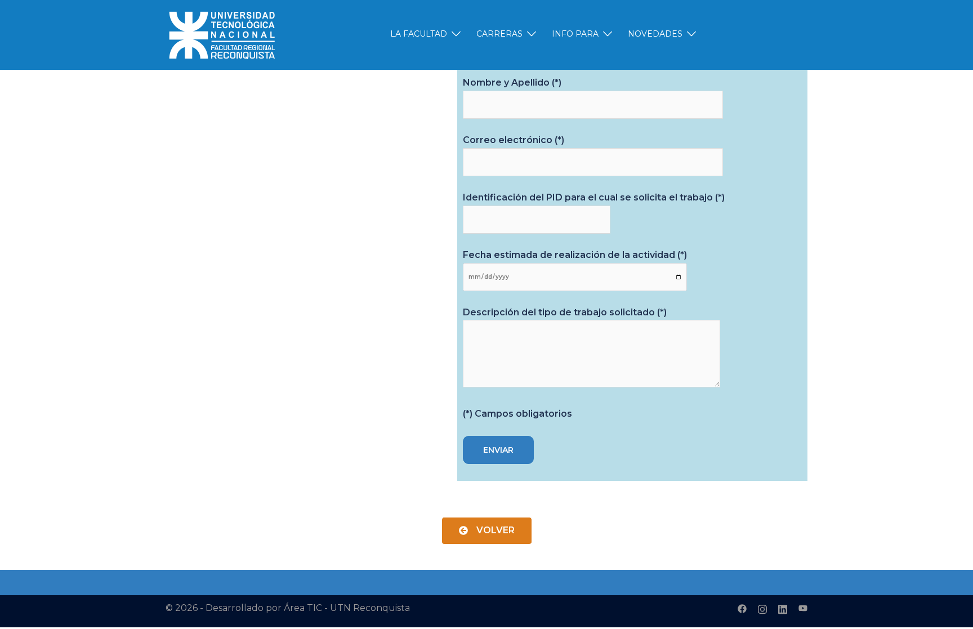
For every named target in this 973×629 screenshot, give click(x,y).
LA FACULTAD (418, 34)
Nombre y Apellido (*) (512, 82)
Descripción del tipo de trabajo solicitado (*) (565, 312)
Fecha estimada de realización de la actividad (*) (575, 254)
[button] (486, 531)
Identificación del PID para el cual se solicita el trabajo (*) (594, 197)
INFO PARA (575, 34)
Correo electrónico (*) (513, 140)
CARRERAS (499, 34)
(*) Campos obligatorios (517, 413)
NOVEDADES (655, 34)
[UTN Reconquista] (222, 34)
